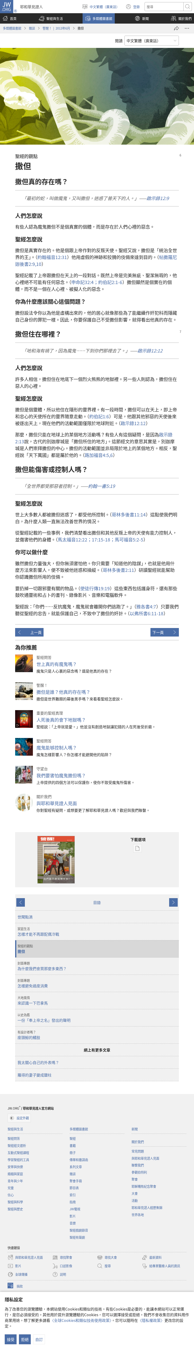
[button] (50, 18)
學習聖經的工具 (18, 1159)
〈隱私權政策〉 (151, 1320)
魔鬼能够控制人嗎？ (56, 747)
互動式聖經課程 (18, 1152)
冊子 (73, 1152)
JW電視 (75, 1209)
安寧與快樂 (15, 1167)
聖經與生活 (15, 1129)
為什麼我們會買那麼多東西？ (42, 966)
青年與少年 (15, 1181)
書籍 (73, 1145)
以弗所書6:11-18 (146, 613)
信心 (11, 1195)
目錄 (97, 902)
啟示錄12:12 (133, 423)
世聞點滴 (25, 917)
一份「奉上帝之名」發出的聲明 (44, 1018)
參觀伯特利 (139, 1172)
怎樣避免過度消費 (33, 983)
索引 (73, 1195)
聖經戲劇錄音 (79, 1230)
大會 (135, 1193)
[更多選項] (187, 28)
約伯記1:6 (99, 416)
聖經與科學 (15, 1202)
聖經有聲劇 (77, 1237)
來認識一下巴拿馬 (33, 1000)
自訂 (39, 1339)
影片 (73, 1216)
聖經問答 (14, 1138)
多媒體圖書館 (12, 28)
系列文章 (76, 1167)
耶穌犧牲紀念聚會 (144, 1186)
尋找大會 (107, 1257)
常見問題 (138, 1151)
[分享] (176, 28)
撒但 (25, 949)
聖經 (73, 1138)
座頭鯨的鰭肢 (29, 1035)
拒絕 (25, 1339)
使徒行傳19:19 (95, 588)
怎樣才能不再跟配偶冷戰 (38, 931)
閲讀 (119, 40)
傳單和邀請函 (79, 1159)
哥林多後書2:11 (118, 570)
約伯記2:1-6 (110, 282)
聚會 (135, 1179)
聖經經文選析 (17, 1145)
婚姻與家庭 (15, 1174)
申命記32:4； (84, 282)
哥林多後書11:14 (129, 514)
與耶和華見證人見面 (56, 803)
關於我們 (138, 1142)
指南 (73, 1202)
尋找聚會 (62, 1257)
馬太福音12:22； (75, 539)
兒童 (11, 1188)
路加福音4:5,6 (99, 455)
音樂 (73, 1223)
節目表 (74, 1188)
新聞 (135, 1129)
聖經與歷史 (15, 1209)
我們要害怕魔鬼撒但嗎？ (61, 775)
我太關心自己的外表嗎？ (38, 1062)
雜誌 (32, 28)
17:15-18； (103, 539)
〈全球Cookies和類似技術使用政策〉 (80, 1320)
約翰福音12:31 (52, 257)
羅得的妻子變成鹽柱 (35, 1075)
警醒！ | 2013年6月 (56, 28)
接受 (10, 1339)
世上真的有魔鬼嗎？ (56, 664)
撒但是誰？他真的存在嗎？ (63, 692)
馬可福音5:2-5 (129, 539)
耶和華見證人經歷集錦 (147, 1207)
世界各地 (138, 1214)
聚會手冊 (76, 1181)
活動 (135, 1200)
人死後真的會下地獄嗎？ (61, 719)
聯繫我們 (138, 1165)
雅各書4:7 (146, 606)
